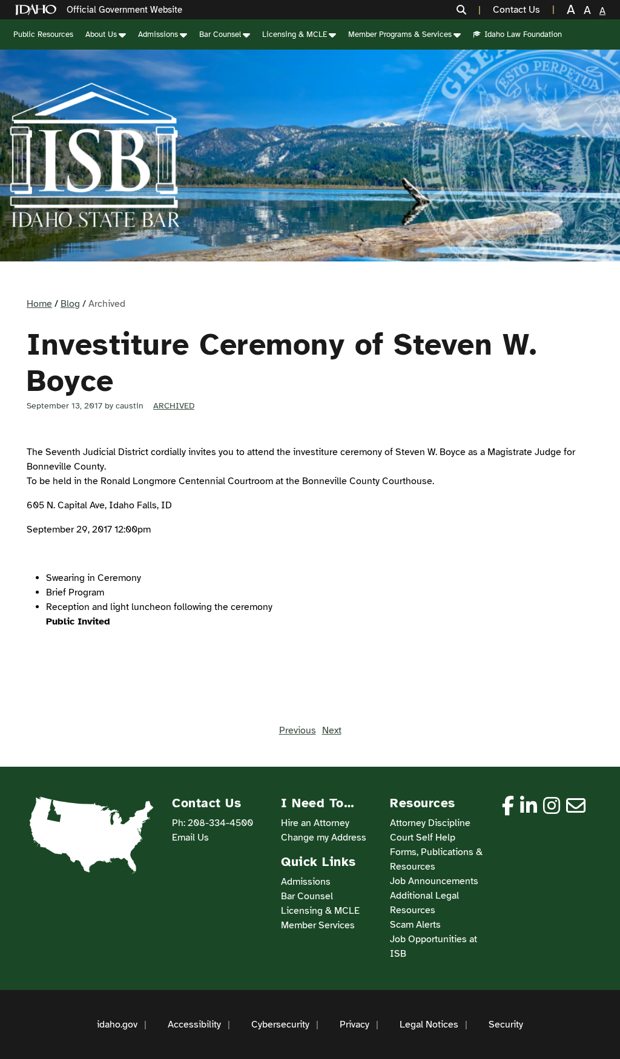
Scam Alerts (415, 925)
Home (39, 304)
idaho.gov (117, 1024)
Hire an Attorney (315, 823)
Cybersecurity (280, 1024)
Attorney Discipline (430, 823)
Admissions (158, 34)
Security (506, 1024)
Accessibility (194, 1024)
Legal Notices (429, 1024)
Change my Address (323, 837)
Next (331, 730)
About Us (101, 34)
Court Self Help (422, 837)
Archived (173, 406)
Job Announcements (434, 881)
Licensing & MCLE (294, 34)
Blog (70, 304)
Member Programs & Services (400, 34)
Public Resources (43, 34)
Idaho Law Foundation (523, 34)
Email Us (190, 837)
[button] (469, 9)
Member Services (318, 925)
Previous (297, 730)
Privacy (354, 1024)
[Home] (38, 10)
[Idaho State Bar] (94, 155)
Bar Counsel (220, 34)
